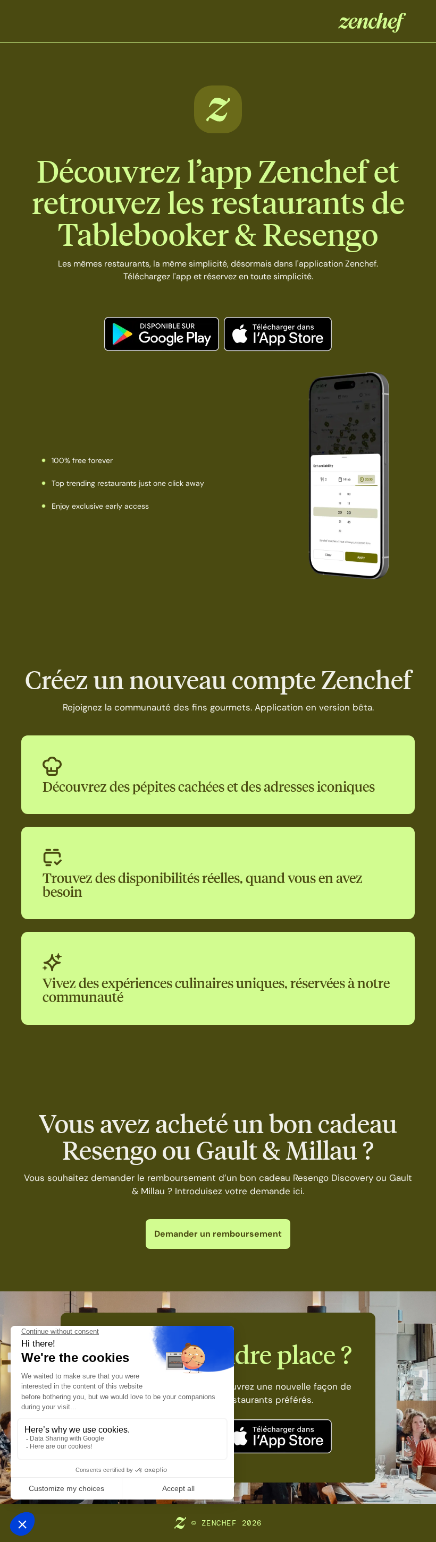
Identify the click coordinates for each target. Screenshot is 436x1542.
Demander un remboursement (218, 1233)
